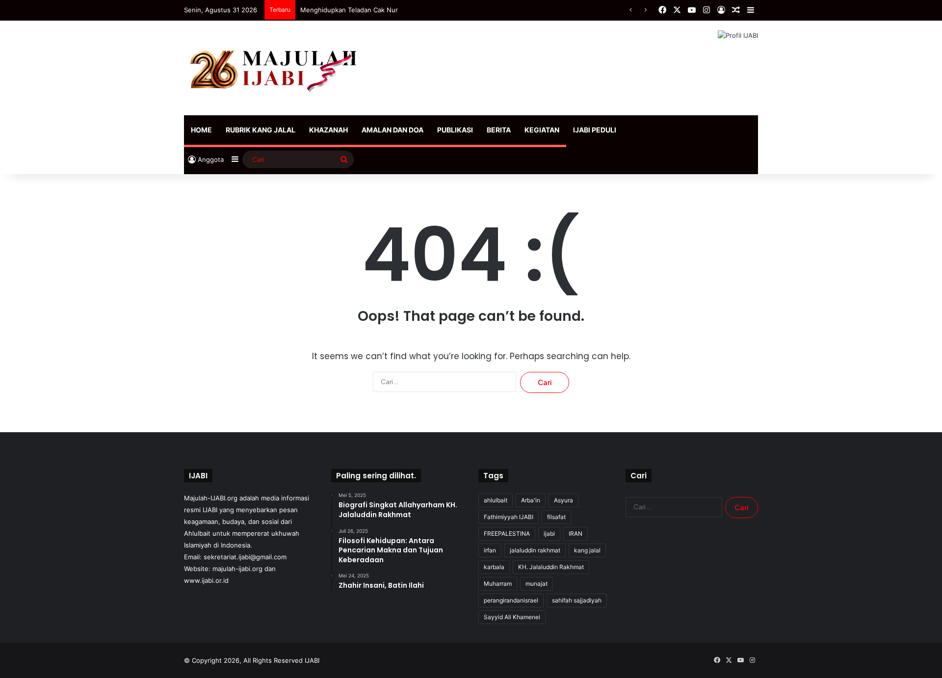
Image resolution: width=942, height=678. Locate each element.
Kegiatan (541, 130)
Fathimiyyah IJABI (508, 517)
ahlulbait (495, 500)
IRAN (575, 533)
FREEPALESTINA (507, 533)
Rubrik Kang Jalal (260, 130)
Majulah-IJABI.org (210, 498)
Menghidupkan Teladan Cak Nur (349, 10)
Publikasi (455, 130)
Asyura (563, 500)
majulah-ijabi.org (237, 569)
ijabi (549, 533)
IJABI (312, 660)
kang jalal (587, 550)
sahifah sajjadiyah (577, 600)
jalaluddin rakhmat (535, 550)
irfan (490, 550)
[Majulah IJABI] (275, 68)
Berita (499, 130)
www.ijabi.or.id (206, 580)
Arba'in (530, 500)
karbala (494, 567)
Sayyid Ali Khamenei (512, 617)
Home (201, 130)
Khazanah (328, 130)
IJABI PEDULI (594, 130)
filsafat (556, 517)
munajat (536, 583)
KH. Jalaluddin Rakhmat (551, 567)
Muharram (498, 583)
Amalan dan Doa (392, 130)
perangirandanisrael (511, 600)
